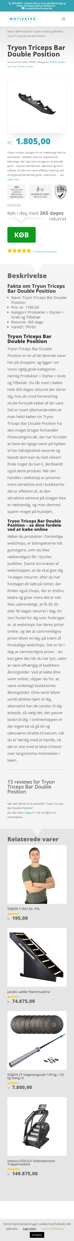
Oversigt (22, 1203)
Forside (12, 1203)
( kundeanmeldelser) (45, 251)
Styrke (37, 31)
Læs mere (29, 1228)
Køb (21, 234)
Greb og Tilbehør (52, 31)
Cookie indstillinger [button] (53, 1228)
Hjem (10, 31)
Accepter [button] (37, 1234)
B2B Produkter (24, 31)
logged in (30, 812)
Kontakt (12, 1215)
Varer (10, 1209)
